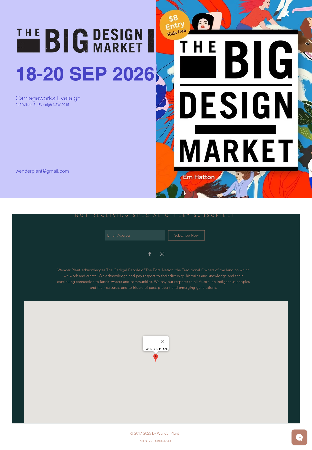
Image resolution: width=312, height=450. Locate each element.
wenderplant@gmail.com (42, 171)
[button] (286, 14)
